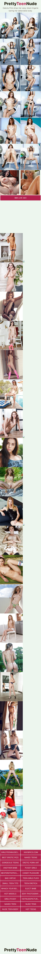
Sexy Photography (31, 894)
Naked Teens (30, 857)
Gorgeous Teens (10, 862)
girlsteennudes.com (10, 852)
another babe (10, 868)
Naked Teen (10, 904)
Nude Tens (31, 904)
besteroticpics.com (10, 873)
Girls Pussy (10, 899)
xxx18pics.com (31, 852)
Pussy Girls (31, 868)
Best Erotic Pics (10, 857)
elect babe (30, 888)
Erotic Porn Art (31, 862)
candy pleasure (31, 873)
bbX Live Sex (20, 198)
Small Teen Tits (10, 883)
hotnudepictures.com (31, 899)
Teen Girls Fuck (31, 878)
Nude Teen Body (10, 909)
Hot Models (10, 894)
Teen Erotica (30, 883)
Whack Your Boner (10, 888)
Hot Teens (31, 909)
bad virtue (10, 878)
